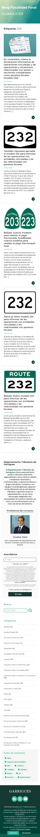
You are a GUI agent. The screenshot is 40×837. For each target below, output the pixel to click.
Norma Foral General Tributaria (15, 716)
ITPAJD (6, 705)
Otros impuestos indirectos (14, 721)
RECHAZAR (26, 833)
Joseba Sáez (20, 537)
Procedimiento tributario (13, 732)
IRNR (6, 694)
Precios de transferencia (13, 727)
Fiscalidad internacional (12, 654)
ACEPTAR (13, 833)
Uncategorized (9, 737)
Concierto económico (12, 638)
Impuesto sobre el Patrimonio (15, 665)
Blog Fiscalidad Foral (19, 7)
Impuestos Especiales (12, 683)
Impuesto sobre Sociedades (14, 670)
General (6, 659)
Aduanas (7, 627)
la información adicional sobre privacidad (25, 581)
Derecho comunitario (12, 643)
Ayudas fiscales (9, 632)
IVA (5, 710)
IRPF (6, 699)
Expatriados (8, 648)
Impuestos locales (11, 689)
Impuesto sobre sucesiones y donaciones (19, 676)
